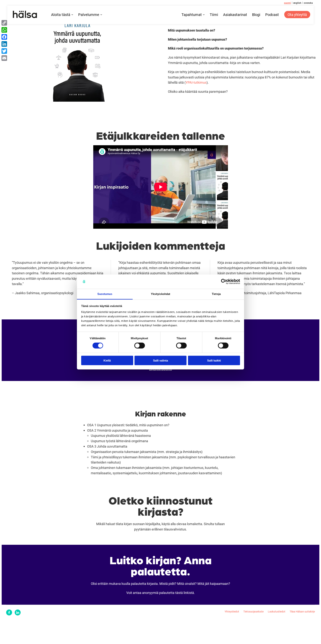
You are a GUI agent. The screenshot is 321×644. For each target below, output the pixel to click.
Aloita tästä (60, 14)
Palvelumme (88, 14)
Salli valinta (160, 360)
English (297, 3)
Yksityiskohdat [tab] (160, 293)
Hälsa (25, 14)
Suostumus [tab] (104, 293)
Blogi (256, 14)
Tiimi (214, 14)
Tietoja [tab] (216, 293)
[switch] (139, 346)
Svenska (308, 3)
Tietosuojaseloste (253, 611)
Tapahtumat (191, 14)
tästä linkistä (184, 592)
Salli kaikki (214, 360)
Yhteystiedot (232, 611)
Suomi (287, 3)
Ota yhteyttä (297, 14)
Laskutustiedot (276, 611)
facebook (9, 612)
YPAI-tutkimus (196, 82)
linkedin (18, 612)
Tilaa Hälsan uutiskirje (302, 611)
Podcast (272, 14)
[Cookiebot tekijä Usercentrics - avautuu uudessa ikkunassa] (223, 281)
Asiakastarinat (235, 14)
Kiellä (107, 360)
